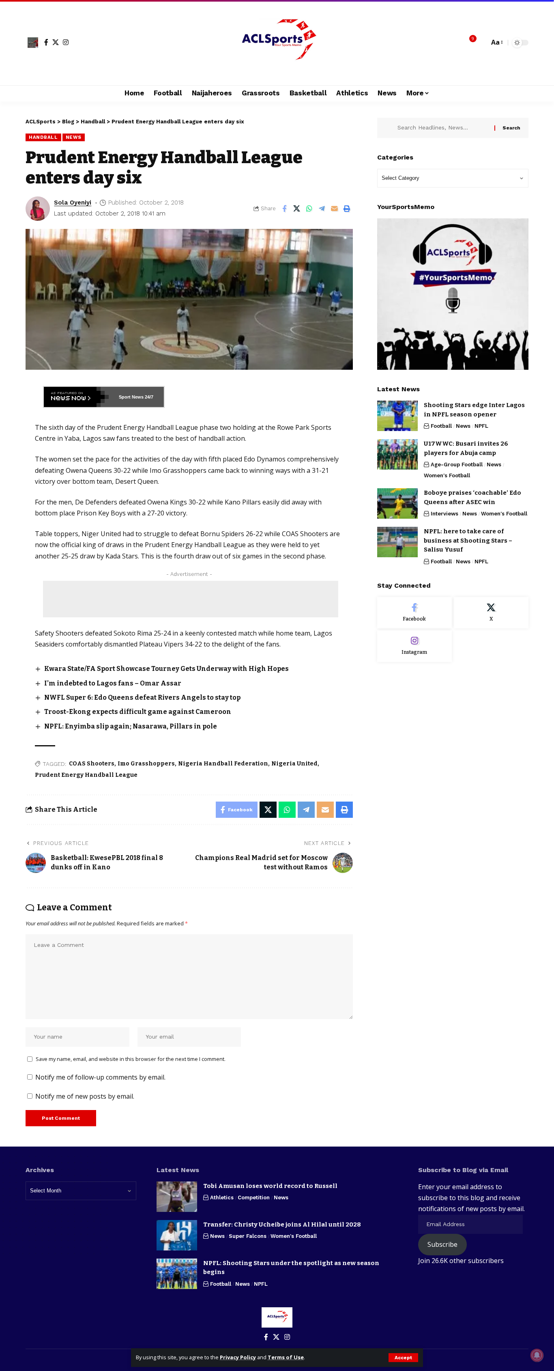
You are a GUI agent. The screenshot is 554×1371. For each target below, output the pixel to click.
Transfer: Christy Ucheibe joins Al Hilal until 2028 (282, 1224)
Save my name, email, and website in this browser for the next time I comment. (130, 1059)
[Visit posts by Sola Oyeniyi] (38, 208)
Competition (254, 1197)
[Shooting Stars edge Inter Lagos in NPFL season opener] (397, 416)
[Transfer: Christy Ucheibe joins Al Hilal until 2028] (177, 1235)
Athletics (222, 1197)
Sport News (131, 396)
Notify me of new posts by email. (84, 1096)
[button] (403, 1357)
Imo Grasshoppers (146, 763)
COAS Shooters (91, 763)
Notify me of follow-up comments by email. (100, 1077)
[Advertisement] (190, 599)
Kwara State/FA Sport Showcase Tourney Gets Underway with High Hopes (166, 669)
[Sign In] (33, 42)
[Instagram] (66, 42)
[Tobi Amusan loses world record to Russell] (177, 1196)
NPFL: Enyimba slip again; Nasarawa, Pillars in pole (130, 726)
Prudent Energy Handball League (86, 775)
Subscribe (442, 1244)
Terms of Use (286, 1357)
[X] (55, 42)
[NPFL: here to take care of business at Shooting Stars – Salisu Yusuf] (397, 542)
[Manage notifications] (536, 1355)
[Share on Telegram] (322, 208)
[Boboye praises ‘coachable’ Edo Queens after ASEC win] (397, 503)
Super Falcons (247, 1236)
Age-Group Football (457, 464)
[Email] (334, 208)
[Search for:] (442, 128)
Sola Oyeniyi (72, 202)
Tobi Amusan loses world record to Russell (270, 1186)
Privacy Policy (238, 1357)
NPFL (481, 426)
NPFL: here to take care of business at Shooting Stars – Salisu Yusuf (468, 540)
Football (441, 426)
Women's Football (447, 475)
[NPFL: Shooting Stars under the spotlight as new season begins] (177, 1274)
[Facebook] (46, 42)
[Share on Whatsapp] (309, 208)
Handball (43, 137)
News (74, 137)
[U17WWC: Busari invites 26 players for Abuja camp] (397, 454)
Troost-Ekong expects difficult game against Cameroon (137, 712)
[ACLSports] (277, 42)
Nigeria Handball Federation (223, 763)
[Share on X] (297, 208)
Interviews (444, 514)
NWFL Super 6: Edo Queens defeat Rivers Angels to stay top (142, 697)
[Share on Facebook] (284, 208)
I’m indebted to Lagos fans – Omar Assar (112, 683)
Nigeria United (294, 763)
